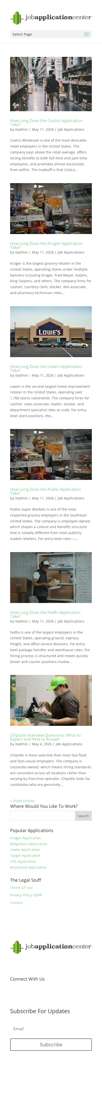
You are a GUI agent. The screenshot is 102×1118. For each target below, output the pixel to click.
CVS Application (23, 861)
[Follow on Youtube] (34, 995)
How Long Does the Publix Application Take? (45, 491)
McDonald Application (28, 867)
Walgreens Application (29, 843)
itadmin (21, 129)
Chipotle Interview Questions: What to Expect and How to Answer (45, 737)
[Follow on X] (24, 995)
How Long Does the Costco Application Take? (46, 122)
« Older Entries (22, 800)
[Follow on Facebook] (14, 995)
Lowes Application (25, 849)
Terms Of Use (21, 887)
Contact (16, 902)
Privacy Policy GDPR (26, 895)
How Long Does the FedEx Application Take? (45, 614)
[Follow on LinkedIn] (44, 995)
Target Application (25, 855)
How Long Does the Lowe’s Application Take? (46, 368)
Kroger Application (25, 838)
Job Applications (71, 129)
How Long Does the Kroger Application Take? (46, 245)
